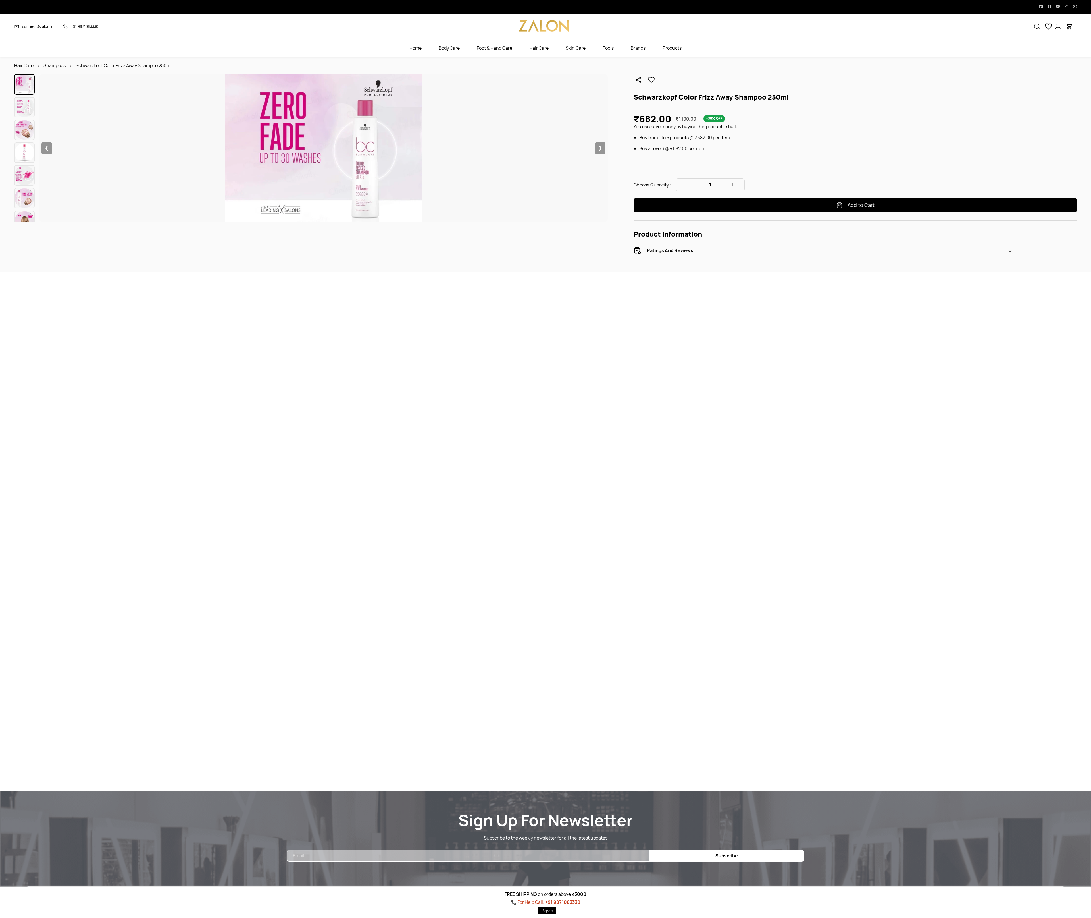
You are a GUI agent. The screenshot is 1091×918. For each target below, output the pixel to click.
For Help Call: (548, 902)
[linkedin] (1041, 6)
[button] (1037, 26)
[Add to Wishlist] (651, 80)
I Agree (547, 910)
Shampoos (54, 65)
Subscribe (726, 856)
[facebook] (1049, 6)
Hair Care (24, 65)
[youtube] (1058, 6)
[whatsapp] (1075, 6)
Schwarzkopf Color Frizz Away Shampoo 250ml (124, 65)
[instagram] (1066, 6)
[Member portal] (1058, 26)
